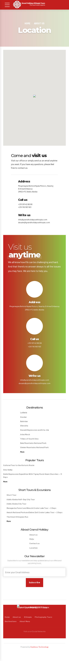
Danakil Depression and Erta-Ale (34, 430)
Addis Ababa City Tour (16, 504)
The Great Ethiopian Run (17, 517)
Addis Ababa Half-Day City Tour (21, 499)
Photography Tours (43, 617)
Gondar (23, 417)
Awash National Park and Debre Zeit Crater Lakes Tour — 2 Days (34, 512)
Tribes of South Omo (29, 439)
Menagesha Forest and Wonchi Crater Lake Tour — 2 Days (31, 508)
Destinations (11, 621)
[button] (34, 96)
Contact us (34, 543)
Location (33, 548)
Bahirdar (24, 421)
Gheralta (24, 426)
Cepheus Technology (39, 647)
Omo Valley (8, 470)
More (22, 452)
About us (39, 23)
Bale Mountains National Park (33, 443)
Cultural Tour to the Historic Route (18, 465)
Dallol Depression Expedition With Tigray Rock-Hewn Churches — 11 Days (32, 475)
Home (27, 23)
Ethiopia (28, 617)
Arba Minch (25, 434)
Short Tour (11, 495)
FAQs (31, 539)
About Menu (25, 621)
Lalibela (23, 412)
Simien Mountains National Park (34, 447)
